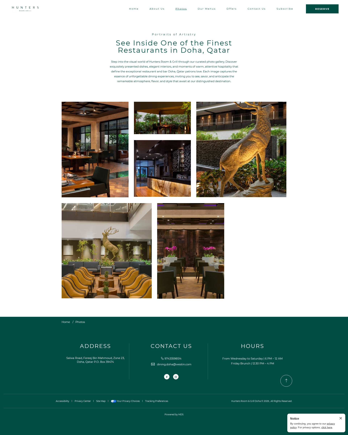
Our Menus (207, 8)
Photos (181, 8)
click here (326, 427)
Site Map (100, 401)
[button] (95, 149)
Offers (232, 8)
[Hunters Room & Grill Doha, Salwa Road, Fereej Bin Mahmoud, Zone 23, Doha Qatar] (25, 9)
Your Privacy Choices (128, 401)
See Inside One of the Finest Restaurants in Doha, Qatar (174, 46)
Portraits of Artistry (174, 34)
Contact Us (257, 8)
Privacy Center (83, 401)
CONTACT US (171, 346)
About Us (157, 8)
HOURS (252, 346)
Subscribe (285, 8)
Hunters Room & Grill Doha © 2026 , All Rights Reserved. (261, 401)
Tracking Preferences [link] (156, 401)
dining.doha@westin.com (174, 364)
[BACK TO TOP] (286, 381)
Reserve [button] (322, 8)
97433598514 (173, 358)
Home (134, 8)
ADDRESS (95, 346)
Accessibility (62, 401)
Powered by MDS (174, 414)
